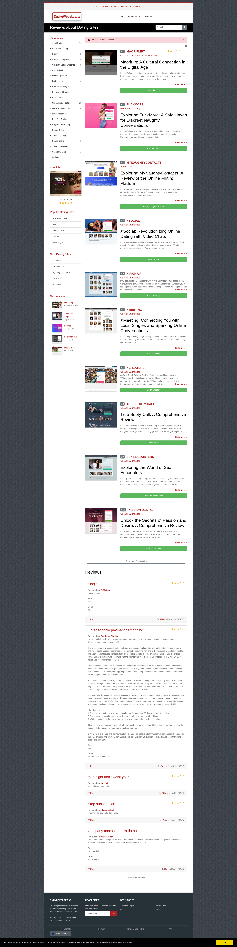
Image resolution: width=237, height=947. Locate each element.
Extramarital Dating (60, 92)
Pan (163, 766)
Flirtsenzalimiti (70, 337)
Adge (165, 820)
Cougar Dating (58, 70)
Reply (92, 619)
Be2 (97, 6)
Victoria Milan (136, 6)
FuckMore (56, 279)
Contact (67, 929)
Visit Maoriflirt (154, 90)
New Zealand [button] (62, 933)
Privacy (101, 929)
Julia (162, 619)
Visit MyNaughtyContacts (154, 206)
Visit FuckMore (153, 148)
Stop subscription (101, 804)
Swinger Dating (59, 152)
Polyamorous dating (61, 125)
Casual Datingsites (60, 59)
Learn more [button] (128, 942)
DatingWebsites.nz (67, 16)
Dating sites (57, 81)
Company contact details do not (113, 831)
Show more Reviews (136, 877)
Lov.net (67, 326)
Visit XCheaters (153, 390)
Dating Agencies (59, 76)
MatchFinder (69, 348)
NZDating (68, 303)
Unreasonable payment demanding (115, 630)
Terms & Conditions (135, 929)
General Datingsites (61, 108)
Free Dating (57, 97)
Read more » (181, 84)
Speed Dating (58, 141)
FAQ (170, 929)
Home (121, 16)
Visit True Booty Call (154, 443)
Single (93, 584)
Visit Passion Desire (154, 549)
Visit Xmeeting (153, 354)
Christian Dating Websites (63, 65)
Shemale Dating (59, 135)
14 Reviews (151, 55)
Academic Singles (119, 6)
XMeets (105, 6)
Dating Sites (133, 16)
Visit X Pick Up (153, 296)
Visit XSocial (153, 259)
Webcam (56, 157)
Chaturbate (57, 260)
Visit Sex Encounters (154, 496)
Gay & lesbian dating (61, 103)
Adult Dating (57, 43)
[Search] (184, 27)
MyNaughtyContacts (61, 273)
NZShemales (58, 266)
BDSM (55, 54)
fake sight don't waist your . (109, 777)
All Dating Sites (59, 243)
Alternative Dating (60, 49)
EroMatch (56, 285)
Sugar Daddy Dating (61, 146)
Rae (166, 869)
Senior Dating (58, 130)
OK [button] (225, 943)
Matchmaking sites (60, 114)
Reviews (148, 16)
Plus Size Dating (59, 119)
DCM (164, 793)
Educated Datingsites (61, 87)
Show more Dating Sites (136, 561)
